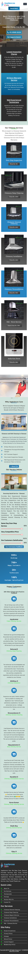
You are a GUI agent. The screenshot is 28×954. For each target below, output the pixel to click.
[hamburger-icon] (25, 4)
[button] (2, 386)
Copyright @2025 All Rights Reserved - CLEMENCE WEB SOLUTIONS (14, 950)
